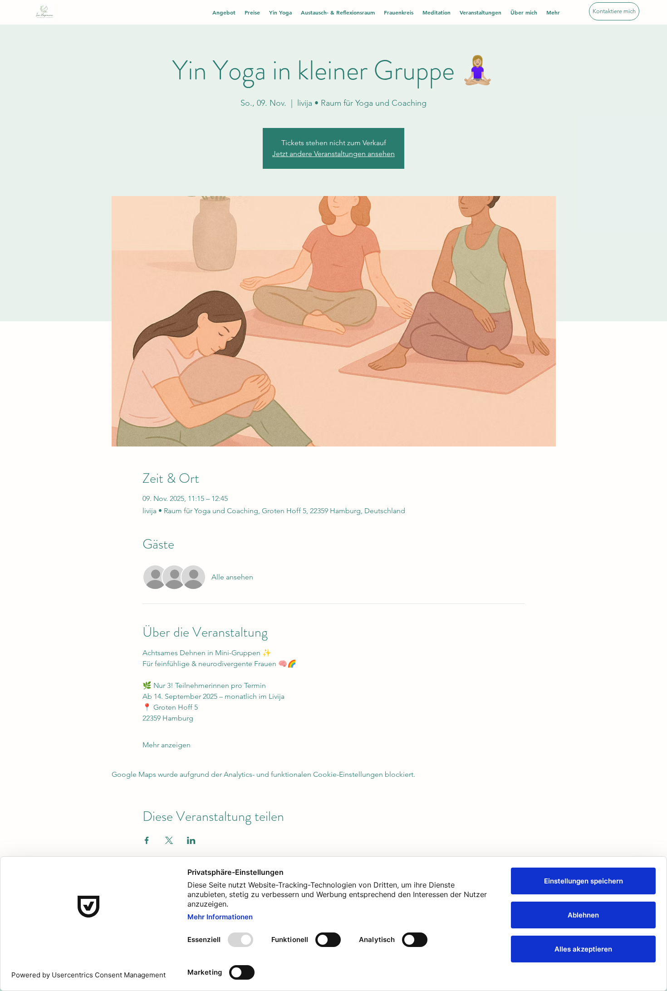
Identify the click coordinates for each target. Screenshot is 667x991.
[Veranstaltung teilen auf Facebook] (146, 840)
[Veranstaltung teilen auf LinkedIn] (191, 840)
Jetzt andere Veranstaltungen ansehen (333, 153)
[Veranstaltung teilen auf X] (169, 840)
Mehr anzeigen (166, 745)
